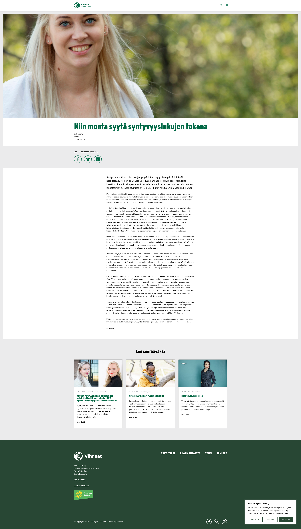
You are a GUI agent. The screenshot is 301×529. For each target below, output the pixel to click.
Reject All (270, 519)
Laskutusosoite (80, 474)
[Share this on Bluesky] (88, 159)
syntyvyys (110, 329)
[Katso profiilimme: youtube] (216, 521)
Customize (255, 519)
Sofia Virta (78, 134)
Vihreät (88, 5)
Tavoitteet (168, 453)
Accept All (286, 519)
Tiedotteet (81, 363)
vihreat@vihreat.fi (81, 485)
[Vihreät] (88, 456)
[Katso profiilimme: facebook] (209, 521)
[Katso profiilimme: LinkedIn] (98, 159)
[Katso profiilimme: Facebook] (78, 159)
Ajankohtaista (190, 453)
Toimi (208, 453)
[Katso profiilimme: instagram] (224, 521)
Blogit (76, 136)
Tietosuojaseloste (115, 521)
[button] (221, 5)
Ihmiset (222, 453)
